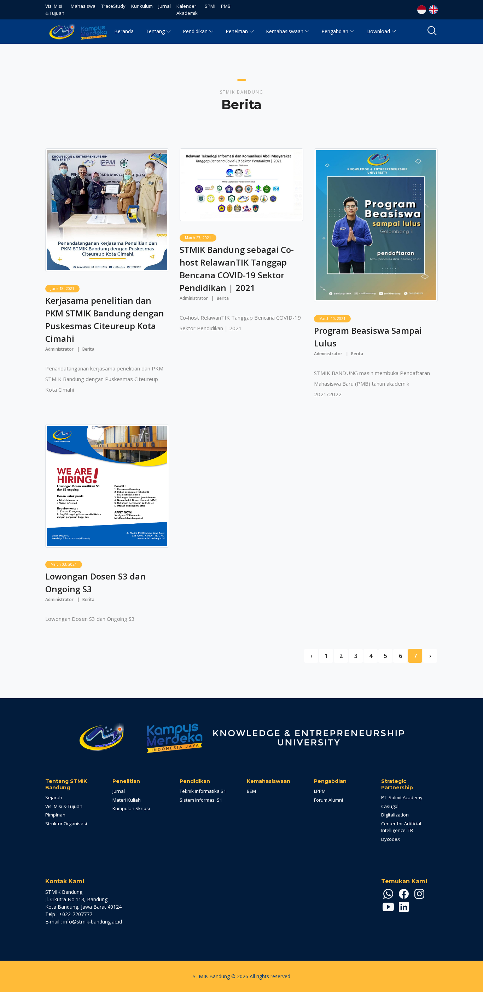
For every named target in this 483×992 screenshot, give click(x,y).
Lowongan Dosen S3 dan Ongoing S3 (95, 582)
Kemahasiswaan (284, 31)
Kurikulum (142, 6)
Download (378, 31)
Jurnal (164, 6)
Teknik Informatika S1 (203, 791)
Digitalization (395, 815)
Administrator (59, 349)
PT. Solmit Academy (402, 797)
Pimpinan (55, 815)
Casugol (389, 806)
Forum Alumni (328, 800)
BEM (251, 791)
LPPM (320, 791)
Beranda (124, 31)
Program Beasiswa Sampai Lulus (368, 337)
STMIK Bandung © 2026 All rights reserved (241, 976)
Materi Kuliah (126, 800)
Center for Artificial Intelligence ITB (401, 827)
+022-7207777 (75, 914)
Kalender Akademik (187, 9)
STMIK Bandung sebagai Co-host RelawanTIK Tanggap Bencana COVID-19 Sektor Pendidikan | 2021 (237, 268)
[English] (432, 9)
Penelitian (237, 31)
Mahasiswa (83, 6)
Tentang (155, 31)
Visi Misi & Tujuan (54, 9)
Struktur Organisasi (66, 823)
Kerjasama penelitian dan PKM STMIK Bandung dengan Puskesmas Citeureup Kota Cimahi (104, 319)
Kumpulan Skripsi (131, 808)
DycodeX (390, 839)
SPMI (210, 6)
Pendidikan (195, 31)
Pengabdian (334, 31)
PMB (226, 6)
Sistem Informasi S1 (201, 800)
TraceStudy (113, 6)
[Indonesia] (421, 9)
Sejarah (53, 797)
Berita (88, 349)
